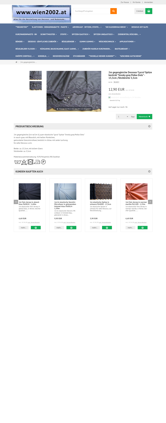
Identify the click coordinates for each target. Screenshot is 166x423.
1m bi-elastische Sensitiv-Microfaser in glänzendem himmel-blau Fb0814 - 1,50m (65, 205)
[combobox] (123, 116)
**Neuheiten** (22, 27)
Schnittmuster (47, 34)
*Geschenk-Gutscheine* (131, 56)
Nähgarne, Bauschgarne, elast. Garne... (59, 49)
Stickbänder (79, 56)
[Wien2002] (41, 13)
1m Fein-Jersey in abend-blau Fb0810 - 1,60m (29, 203)
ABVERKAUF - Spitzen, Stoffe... (86, 27)
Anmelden (148, 2)
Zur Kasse (125, 2)
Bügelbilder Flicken (25, 49)
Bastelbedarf (121, 49)
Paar (133, 116)
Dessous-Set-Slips (139, 27)
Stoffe (63, 34)
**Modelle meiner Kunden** (102, 56)
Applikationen (127, 41)
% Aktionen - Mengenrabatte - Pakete (50, 27)
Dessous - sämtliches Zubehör (42, 41)
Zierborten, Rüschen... (128, 34)
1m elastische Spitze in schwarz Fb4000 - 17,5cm (100, 203)
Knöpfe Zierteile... (24, 56)
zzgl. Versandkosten (115, 94)
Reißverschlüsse (61, 56)
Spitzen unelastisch (103, 34)
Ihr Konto (136, 2)
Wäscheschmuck (107, 41)
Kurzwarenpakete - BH (26, 34)
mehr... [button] (23, 227)
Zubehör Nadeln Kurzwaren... (97, 49)
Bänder (19, 41)
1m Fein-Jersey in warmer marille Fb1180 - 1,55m (136, 203)
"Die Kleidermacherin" (116, 27)
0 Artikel (139, 11)
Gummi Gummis (87, 41)
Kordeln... (43, 56)
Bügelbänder (68, 41)
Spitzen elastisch (80, 34)
